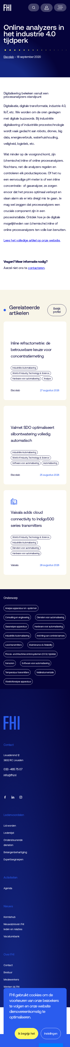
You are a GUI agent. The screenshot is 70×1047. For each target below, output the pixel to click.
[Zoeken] (33, 7)
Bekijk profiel (57, 310)
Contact (9, 744)
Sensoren (9, 663)
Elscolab (9, 56)
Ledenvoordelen (14, 814)
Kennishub (9, 917)
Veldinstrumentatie (45, 672)
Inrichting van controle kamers (51, 635)
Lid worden (10, 825)
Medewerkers (11, 979)
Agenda (8, 888)
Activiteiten (10, 877)
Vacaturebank (11, 936)
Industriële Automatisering (17, 635)
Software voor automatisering (35, 663)
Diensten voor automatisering (50, 617)
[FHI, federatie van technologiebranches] (7, 7)
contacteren (36, 268)
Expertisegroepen (13, 859)
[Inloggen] (47, 8)
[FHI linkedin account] (12, 797)
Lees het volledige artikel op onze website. (32, 240)
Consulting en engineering (17, 617)
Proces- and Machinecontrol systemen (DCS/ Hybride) (30, 654)
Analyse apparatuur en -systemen (21, 608)
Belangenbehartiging (15, 852)
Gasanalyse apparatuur (16, 626)
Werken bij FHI (11, 986)
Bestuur (8, 972)
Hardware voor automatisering (48, 626)
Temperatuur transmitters (17, 672)
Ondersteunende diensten (13, 843)
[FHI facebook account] (5, 797)
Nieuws (8, 906)
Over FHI (9, 954)
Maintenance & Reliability (40, 645)
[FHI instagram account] (20, 797)
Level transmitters (13, 645)
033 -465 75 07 (13, 769)
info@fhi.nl (10, 775)
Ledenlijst (9, 832)
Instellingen (50, 1033)
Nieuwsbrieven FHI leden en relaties (14, 927)
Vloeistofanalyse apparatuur (18, 681)
